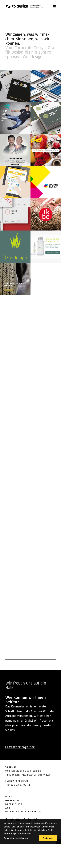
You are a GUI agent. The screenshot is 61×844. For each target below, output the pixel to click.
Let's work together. (20, 747)
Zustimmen (48, 838)
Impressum (12, 800)
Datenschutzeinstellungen (23, 811)
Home (8, 796)
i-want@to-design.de (16, 781)
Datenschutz (13, 804)
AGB (7, 808)
